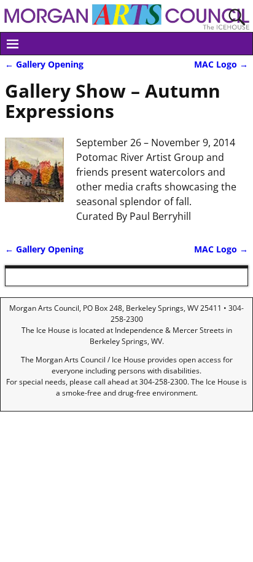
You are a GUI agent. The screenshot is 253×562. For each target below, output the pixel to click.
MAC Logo (221, 64)
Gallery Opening (44, 64)
